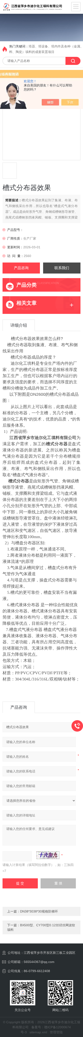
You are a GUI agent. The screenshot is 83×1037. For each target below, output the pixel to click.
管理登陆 (56, 1032)
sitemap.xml (38, 1032)
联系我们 (61, 268)
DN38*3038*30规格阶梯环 (39, 911)
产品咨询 (21, 268)
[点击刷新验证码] (47, 855)
